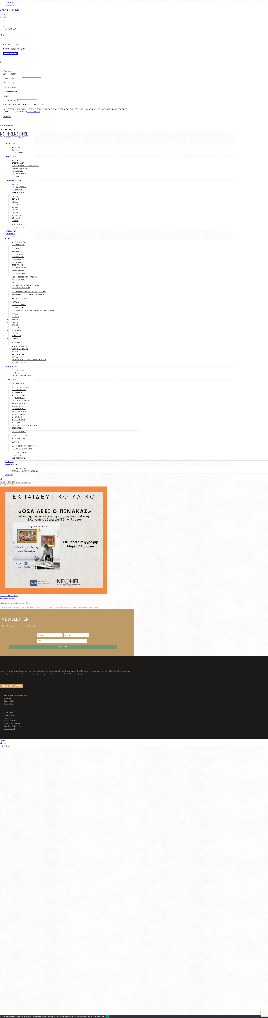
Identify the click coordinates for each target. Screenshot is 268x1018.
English (15, 196)
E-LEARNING (10, 234)
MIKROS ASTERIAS (19, 174)
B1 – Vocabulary (19, 414)
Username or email (12, 78)
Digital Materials (19, 298)
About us (16, 147)
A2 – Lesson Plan (19, 409)
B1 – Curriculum (18, 422)
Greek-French (18, 259)
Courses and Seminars (12, 723)
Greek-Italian (17, 254)
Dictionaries (17, 352)
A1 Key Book (17, 392)
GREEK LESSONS (11, 464)
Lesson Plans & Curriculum (24, 446)
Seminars (16, 373)
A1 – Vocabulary (19, 390)
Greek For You (18, 245)
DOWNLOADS (10, 379)
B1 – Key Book (17, 417)
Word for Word (19, 362)
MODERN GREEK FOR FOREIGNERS (25, 166)
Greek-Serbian (18, 270)
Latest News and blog (10, 10)
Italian (15, 204)
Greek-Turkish (18, 265)
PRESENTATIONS (11, 366)
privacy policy (33, 112)
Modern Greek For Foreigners (25, 277)
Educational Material (21, 376)
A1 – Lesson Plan (19, 395)
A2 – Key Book (17, 406)
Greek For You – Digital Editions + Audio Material (33, 310)
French (15, 202)
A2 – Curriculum (19, 412)
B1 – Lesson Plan (18, 420)
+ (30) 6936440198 (6, 125)
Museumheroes (18, 342)
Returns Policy (9, 701)
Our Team (4, 17)
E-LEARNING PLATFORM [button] (12, 686)
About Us (4, 14)
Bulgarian (16, 215)
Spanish (15, 210)
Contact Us (8, 698)
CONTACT (9, 475)
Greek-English (18, 249)
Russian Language (20, 349)
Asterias (15, 282)
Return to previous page (8, 481)
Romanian (16, 218)
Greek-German (18, 251)
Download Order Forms (12, 726)
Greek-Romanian (19, 268)
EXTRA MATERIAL (18, 227)
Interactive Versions (21, 288)
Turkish (15, 213)
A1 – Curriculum (19, 398)
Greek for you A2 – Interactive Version (29, 294)
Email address (10, 100)
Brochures (17, 428)
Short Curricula (19, 436)
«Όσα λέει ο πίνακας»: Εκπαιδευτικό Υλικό (17, 483)
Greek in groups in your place (25, 471)
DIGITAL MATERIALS (13, 180)
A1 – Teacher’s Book (20, 387)
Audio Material (18, 438)
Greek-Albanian (18, 273)
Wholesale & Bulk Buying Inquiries (16, 696)
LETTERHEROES (18, 190)
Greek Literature (19, 357)
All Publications (19, 242)
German (15, 199)
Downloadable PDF (20, 346)
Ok (107, 1016)
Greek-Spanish (18, 262)
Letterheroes (18, 307)
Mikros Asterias (19, 280)
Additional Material (21, 452)
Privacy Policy (9, 704)
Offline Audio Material (22, 449)
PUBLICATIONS (11, 156)
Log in (6, 96)
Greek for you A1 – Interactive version (29, 292)
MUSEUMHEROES (18, 225)
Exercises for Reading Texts (24, 425)
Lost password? (10, 87)
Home (2, 483)
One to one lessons (20, 468)
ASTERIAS (15, 184)
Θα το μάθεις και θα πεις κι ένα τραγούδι (29, 360)
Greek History (18, 354)
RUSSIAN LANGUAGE (20, 168)
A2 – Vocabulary (19, 403)
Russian (15, 207)
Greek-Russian (18, 257)
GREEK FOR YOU (18, 163)
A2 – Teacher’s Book (20, 401)
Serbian (15, 221)
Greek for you (9, 712)
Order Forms (17, 455)
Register (7, 116)
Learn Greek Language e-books (25, 285)
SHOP (7, 238)
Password (8, 83)
